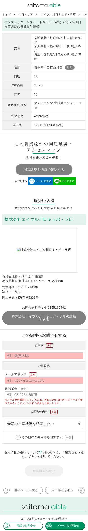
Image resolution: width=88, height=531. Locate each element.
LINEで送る (67, 181)
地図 (69, 67)
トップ (6, 14)
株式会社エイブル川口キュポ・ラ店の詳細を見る (44, 318)
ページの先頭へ (62, 490)
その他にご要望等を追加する (46, 437)
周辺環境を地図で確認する (44, 169)
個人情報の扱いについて (21, 452)
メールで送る (43, 181)
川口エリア (26, 14)
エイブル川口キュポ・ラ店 (58, 14)
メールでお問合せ (68, 525)
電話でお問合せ (26, 525)
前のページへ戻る (26, 490)
